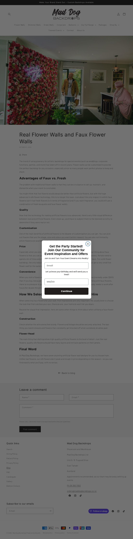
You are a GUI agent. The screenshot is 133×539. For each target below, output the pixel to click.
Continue (66, 291)
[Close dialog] (88, 244)
